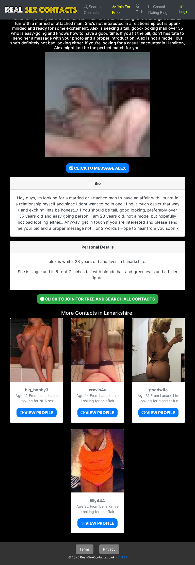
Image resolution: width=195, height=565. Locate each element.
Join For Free (121, 10)
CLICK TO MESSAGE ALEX (99, 168)
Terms (84, 549)
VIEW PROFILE (38, 412)
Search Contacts (92, 10)
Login (183, 11)
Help (139, 10)
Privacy (109, 549)
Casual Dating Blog (157, 10)
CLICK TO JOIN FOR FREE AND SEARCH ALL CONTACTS (99, 299)
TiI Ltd (122, 557)
